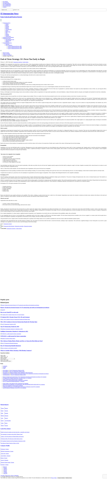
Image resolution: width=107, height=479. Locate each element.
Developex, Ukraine (4, 464)
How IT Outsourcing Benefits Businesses (10, 345)
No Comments (25, 383)
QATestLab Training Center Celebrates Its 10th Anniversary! (21, 372)
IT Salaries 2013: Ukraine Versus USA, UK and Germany (15, 317)
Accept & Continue (61, 477)
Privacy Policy (54, 477)
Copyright (2, 475)
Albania (2, 425)
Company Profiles (5, 445)
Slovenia (6, 410)
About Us (5, 466)
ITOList (5, 470)
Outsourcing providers (19, 226)
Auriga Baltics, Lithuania (5, 455)
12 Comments (28, 378)
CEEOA (4, 7)
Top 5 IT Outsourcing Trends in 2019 (17, 371)
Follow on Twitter (6, 53)
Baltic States (7, 31)
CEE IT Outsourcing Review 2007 (15, 46)
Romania (7, 26)
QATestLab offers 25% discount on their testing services (11, 438)
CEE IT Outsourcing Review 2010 (15, 48)
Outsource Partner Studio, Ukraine (7, 462)
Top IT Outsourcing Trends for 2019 (9, 326)
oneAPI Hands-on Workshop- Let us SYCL (11, 387)
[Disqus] (53, 247)
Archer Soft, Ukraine (4, 453)
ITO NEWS (5, 1)
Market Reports (4, 404)
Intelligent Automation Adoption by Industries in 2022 (14, 331)
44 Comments (43, 376)
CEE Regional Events (9, 39)
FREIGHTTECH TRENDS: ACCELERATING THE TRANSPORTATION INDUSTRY (21, 384)
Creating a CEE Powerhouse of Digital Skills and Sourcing (12, 436)
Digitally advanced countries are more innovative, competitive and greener (14, 432)
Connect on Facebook (7, 54)
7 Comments (21, 381)
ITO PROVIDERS (7, 3)
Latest (4, 368)
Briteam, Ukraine (3, 458)
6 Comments (25, 380)
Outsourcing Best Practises (9, 226)
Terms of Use (7, 475)
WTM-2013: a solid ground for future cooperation (13, 336)
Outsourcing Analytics (7, 42)
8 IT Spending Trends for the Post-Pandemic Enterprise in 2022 (12, 441)
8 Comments (20, 379)
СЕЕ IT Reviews (8, 45)
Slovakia (7, 35)
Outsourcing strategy (28, 226)
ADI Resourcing (6, 373)
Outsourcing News (6, 22)
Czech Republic (8, 29)
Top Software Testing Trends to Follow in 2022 (9, 443)
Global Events (8, 40)
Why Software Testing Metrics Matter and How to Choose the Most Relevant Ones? (21, 341)
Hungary (7, 27)
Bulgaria (7, 28)
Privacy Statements (15, 475)
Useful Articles (25, 62)
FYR (6, 32)
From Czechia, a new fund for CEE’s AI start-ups (12, 383)
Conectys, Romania (4, 460)
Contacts (5, 472)
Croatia (2, 423)
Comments (5, 366)
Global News (8, 36)
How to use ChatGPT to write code (9, 312)
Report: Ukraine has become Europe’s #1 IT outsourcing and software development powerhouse (24, 307)
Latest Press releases (5, 428)
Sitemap (5, 471)
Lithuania (6, 415)
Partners (5, 467)
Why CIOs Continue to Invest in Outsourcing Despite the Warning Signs (18, 321)
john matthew (5, 370)
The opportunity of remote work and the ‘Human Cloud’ (11, 434)
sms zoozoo (5, 372)
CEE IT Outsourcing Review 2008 (15, 47)
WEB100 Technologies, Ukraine (6, 451)
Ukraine (7, 24)
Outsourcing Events (7, 38)
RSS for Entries (6, 52)
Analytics (7, 44)
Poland (6, 30)
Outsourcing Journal (8, 223)
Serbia (2, 413)
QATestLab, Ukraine (4, 449)
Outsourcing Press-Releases (8, 37)
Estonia (2, 420)
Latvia (2, 418)
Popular (4, 367)
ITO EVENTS (6, 2)
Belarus (6, 25)
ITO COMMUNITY (7, 4)
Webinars (7, 41)
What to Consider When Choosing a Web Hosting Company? (16, 350)
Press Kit (5, 473)
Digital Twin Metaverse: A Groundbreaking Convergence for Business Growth (18, 386)
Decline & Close (69, 477)
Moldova (7, 34)
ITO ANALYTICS (6, 5)
